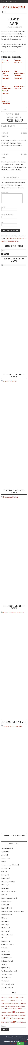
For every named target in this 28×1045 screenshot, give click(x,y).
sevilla (7, 1022)
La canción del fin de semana (19, 120)
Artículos (4, 858)
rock (24, 1015)
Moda (3, 938)
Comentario (5, 192)
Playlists (4, 954)
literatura (15, 1008)
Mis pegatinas (6, 934)
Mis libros (5, 1)
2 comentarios (18, 27)
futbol (24, 1003)
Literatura (4, 921)
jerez (11, 1008)
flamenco (23, 1000)
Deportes (4, 878)
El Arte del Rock (6, 881)
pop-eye (17, 1012)
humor (2, 1008)
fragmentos (10, 1003)
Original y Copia (6, 944)
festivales (19, 1000)
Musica (5, 109)
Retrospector (5, 961)
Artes (3, 855)
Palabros (4, 951)
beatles (11, 997)
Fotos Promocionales (8, 898)
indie (5, 1008)
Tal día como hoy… (7, 971)
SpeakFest (4, 968)
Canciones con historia (8, 865)
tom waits (24, 1022)
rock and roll (6, 1018)
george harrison (4, 1006)
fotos (5, 1003)
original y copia (6, 1012)
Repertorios (5, 958)
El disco (4, 885)
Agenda (4, 852)
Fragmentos (5, 901)
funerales (16, 1003)
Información (5, 908)
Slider (3, 964)
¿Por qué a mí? (6, 987)
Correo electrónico (7, 215)
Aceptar (20, 1043)
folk (2, 1003)
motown (24, 1008)
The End (4, 981)
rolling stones (16, 1018)
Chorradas (4, 868)
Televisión (4, 977)
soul (15, 1022)
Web (2, 222)
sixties (11, 1022)
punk (3, 1015)
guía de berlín (12, 1006)
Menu (3, 12)
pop (13, 1012)
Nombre (3, 207)
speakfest (19, 1022)
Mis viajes (13, 1)
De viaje (4, 875)
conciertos (7, 1000)
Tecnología (5, 974)
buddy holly (21, 997)
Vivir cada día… (6, 984)
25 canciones (5, 848)
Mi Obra (4, 924)
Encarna (4, 888)
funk (21, 1003)
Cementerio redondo (10, 120)
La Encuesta (5, 915)
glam (9, 1006)
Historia (4, 905)
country (12, 1000)
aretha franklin (6, 997)
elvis (16, 1000)
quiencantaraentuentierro (11, 1015)
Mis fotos (4, 928)
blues (16, 997)
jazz (8, 1008)
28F (2, 997)
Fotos (3, 895)
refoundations (19, 1015)
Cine (2, 871)
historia (23, 1006)
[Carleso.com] (14, 7)
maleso (20, 1008)
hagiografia (18, 1006)
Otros (3, 948)
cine (3, 1001)
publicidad (22, 1012)
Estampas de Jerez (7, 891)
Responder (24, 133)
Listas (3, 918)
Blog (3, 861)
